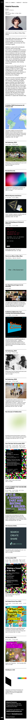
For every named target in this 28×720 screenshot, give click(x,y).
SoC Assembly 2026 (10, 558)
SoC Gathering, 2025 (11, 142)
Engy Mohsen (8, 258)
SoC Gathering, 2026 (11, 379)
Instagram (7, 14)
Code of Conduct (10, 717)
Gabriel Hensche (17, 258)
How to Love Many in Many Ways (13, 13)
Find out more (14, 137)
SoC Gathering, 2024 (11, 351)
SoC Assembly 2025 (10, 637)
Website (7, 12)
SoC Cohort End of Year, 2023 (13, 601)
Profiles (25, 2)
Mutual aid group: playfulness (13, 195)
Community (18, 2)
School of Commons (10, 2)
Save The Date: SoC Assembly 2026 (15, 443)
